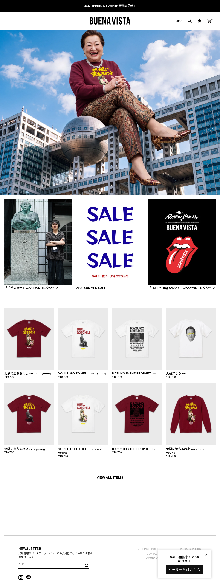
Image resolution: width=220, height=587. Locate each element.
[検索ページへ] (190, 20)
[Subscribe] (86, 565)
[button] (190, 20)
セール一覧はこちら (185, 569)
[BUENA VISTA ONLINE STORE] (110, 21)
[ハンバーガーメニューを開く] (10, 20)
